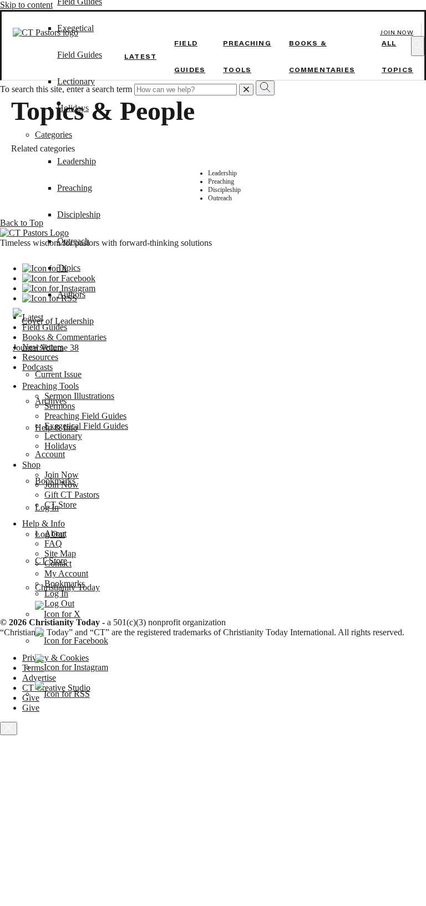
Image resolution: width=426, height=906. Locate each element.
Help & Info (56, 427)
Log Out (50, 534)
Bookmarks (55, 480)
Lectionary (76, 81)
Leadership (76, 161)
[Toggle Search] (417, 46)
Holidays (73, 108)
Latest (140, 56)
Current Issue (58, 374)
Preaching (74, 188)
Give (30, 707)
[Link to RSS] (62, 694)
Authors (71, 294)
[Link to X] (57, 614)
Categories (53, 134)
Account (50, 454)
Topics (68, 267)
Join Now (396, 32)
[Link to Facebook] (71, 640)
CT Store (51, 560)
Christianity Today (67, 587)
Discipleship (78, 214)
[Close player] (8, 728)
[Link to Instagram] (71, 667)
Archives (51, 401)
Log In (47, 507)
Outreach (73, 241)
